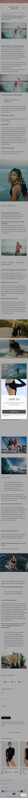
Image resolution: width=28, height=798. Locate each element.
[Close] (25, 396)
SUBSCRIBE (14, 411)
